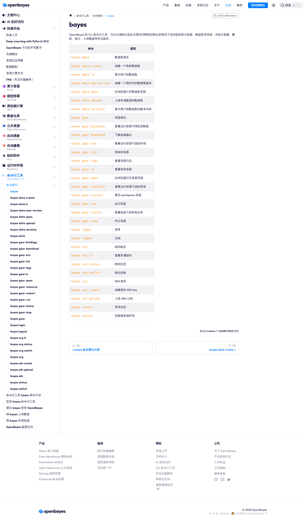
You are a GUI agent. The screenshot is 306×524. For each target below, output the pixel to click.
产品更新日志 (222, 456)
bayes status (18, 382)
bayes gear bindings (23, 242)
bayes (14, 191)
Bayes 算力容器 (49, 451)
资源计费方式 (14, 73)
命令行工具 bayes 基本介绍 (23, 395)
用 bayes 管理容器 (18, 420)
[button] (166, 5)
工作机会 (220, 462)
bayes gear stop (21, 312)
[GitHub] (216, 479)
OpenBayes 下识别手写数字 (24, 47)
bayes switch (18, 388)
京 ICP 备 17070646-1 (220, 513)
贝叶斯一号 (104, 468)
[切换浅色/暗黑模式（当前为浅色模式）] (273, 5)
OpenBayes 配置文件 (19, 427)
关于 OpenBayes (225, 451)
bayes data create (22, 197)
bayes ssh (16, 376)
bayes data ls (19, 204)
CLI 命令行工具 (165, 468)
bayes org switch (21, 350)
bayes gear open (21, 280)
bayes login (17, 325)
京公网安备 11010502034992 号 (251, 513)
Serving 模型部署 (50, 473)
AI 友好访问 (15, 22)
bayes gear (17, 318)
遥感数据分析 (105, 456)
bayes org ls (18, 337)
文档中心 (13, 15)
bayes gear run (20, 299)
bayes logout (18, 331)
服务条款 (220, 473)
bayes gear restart (22, 293)
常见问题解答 (164, 473)
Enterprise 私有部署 (51, 479)
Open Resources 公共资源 (55, 468)
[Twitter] (229, 479)
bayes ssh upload (21, 369)
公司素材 (220, 468)
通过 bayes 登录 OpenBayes (24, 408)
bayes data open (21, 216)
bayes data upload (22, 223)
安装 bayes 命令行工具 (20, 401)
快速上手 (12, 35)
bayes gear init (20, 261)
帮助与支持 (163, 479)
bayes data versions (23, 229)
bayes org (16, 357)
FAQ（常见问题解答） (20, 79)
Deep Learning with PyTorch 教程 (27, 41)
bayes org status (21, 344)
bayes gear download (24, 248)
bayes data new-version (26, 210)
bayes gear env (20, 255)
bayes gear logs (20, 267)
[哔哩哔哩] (222, 479)
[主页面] (70, 15)
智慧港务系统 (105, 462)
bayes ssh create (21, 363)
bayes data (17, 236)
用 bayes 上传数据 (18, 414)
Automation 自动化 (51, 462)
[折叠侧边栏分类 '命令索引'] (54, 185)
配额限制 (12, 66)
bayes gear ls (19, 274)
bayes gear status (22, 306)
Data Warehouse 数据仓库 (56, 456)
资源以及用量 (14, 60)
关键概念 (12, 54)
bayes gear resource (23, 287)
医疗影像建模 (105, 451)
